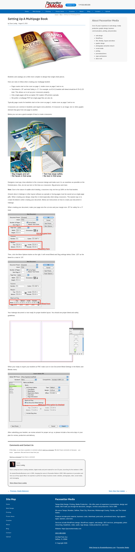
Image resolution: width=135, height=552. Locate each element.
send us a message (48, 450)
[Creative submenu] (76, 11)
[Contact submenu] (102, 11)
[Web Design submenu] (42, 11)
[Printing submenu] (52, 11)
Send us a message (15, 457)
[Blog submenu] (92, 11)
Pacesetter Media (123, 547)
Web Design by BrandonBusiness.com (102, 547)
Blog (61, 14)
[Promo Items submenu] (66, 11)
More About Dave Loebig (18, 483)
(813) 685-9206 (85, 4)
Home (56, 14)
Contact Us (71, 5)
